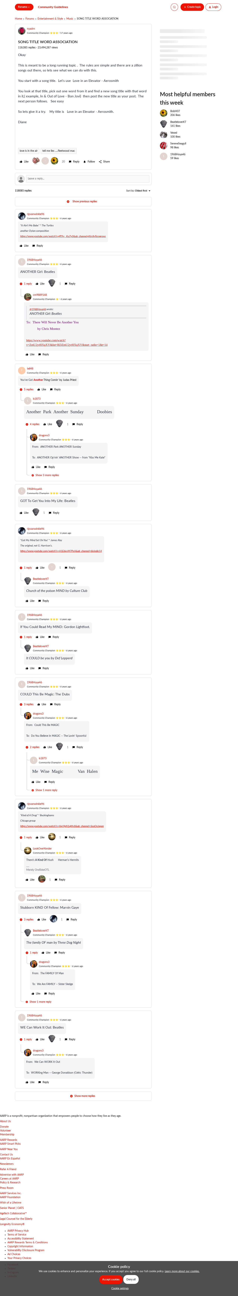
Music (69, 18)
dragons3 (44, 435)
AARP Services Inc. (10, 1193)
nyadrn (31, 29)
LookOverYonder (42, 848)
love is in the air (29, 151)
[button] (192, 7)
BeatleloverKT (41, 579)
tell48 (30, 368)
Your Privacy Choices (19, 1258)
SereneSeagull (178, 143)
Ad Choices (13, 1254)
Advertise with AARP (12, 1175)
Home (18, 18)
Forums (29, 18)
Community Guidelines (53, 7)
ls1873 (37, 399)
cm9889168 (40, 295)
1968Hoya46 (34, 260)
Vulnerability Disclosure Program (25, 1250)
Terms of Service (16, 1234)
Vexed (173, 133)
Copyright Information (20, 1246)
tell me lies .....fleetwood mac (58, 151)
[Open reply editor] (83, 179)
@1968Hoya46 (38, 309)
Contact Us (6, 1154)
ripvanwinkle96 (35, 214)
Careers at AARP (9, 1178)
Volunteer (5, 1130)
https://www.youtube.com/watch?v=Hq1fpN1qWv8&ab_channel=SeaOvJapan (62, 826)
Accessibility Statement (20, 1238)
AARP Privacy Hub (18, 1231)
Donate (4, 1127)
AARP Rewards (8, 1140)
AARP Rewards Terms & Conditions (27, 1242)
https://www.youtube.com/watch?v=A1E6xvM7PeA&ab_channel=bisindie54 (61, 551)
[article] (83, 230)
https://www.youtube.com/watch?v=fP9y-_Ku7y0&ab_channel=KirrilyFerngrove (63, 236)
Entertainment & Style (50, 18)
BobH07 (175, 111)
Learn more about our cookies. (182, 1271)
